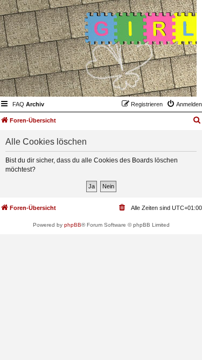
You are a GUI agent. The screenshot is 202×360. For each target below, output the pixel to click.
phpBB (72, 225)
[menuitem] (18, 104)
